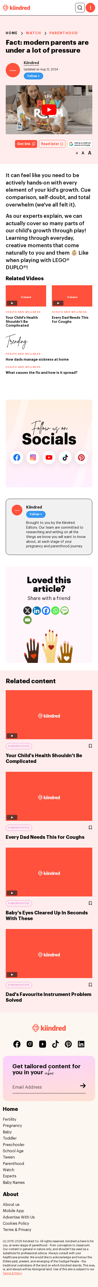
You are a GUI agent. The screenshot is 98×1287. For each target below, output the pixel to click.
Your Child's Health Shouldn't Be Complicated (22, 321)
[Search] (80, 7)
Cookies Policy (16, 1223)
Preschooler (13, 1145)
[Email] (27, 620)
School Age (13, 1151)
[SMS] (64, 610)
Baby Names (14, 1183)
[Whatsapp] (55, 610)
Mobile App (13, 1211)
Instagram (32, 457)
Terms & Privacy (17, 1230)
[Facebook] (46, 610)
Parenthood (63, 33)
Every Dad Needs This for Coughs (45, 837)
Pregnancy (12, 1126)
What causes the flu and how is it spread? (42, 372)
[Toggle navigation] (90, 7)
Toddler (10, 1138)
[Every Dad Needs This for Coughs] (49, 796)
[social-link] (16, 1044)
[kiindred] (16, 7)
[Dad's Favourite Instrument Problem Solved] (49, 953)
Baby (7, 1132)
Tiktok (65, 457)
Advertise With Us (19, 1217)
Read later (50, 143)
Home (12, 33)
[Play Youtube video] (49, 109)
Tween (9, 1157)
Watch (33, 33)
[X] (27, 610)
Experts (9, 1176)
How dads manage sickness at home (37, 359)
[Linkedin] (37, 610)
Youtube (49, 457)
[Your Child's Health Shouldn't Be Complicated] (49, 714)
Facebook (16, 457)
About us (11, 1205)
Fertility (9, 1119)
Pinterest (81, 457)
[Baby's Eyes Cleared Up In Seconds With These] (49, 872)
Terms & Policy (12, 1273)
